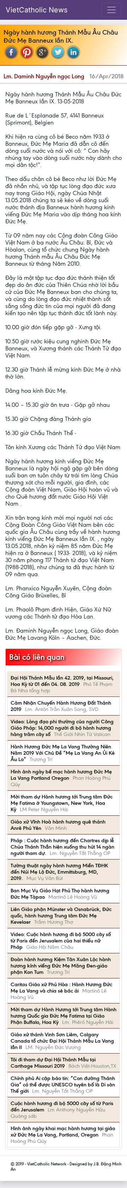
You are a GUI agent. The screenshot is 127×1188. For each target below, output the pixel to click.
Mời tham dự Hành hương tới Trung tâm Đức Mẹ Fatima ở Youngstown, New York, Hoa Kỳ (62, 803)
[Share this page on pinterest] (27, 52)
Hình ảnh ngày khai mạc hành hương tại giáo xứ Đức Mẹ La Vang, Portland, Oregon (63, 1131)
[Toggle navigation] (111, 10)
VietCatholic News (36, 10)
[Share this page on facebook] (11, 52)
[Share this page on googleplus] (42, 52)
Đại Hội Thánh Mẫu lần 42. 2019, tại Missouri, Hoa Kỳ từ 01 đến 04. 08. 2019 (62, 681)
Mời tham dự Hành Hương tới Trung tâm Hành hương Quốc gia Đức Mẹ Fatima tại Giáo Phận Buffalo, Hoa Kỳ (63, 1015)
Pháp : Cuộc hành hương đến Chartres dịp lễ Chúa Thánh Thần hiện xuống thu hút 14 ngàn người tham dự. (62, 846)
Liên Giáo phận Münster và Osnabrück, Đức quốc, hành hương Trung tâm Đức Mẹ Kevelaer (61, 915)
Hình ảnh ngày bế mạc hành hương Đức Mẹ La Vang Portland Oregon (61, 774)
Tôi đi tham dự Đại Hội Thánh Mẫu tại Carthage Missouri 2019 (53, 1062)
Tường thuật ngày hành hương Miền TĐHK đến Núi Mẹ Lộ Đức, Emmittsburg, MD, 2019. (59, 871)
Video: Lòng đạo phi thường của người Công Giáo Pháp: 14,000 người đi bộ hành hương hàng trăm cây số (62, 727)
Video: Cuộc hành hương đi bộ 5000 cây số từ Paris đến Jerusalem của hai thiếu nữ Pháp (61, 940)
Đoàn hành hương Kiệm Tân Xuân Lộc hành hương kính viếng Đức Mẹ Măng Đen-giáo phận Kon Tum (61, 965)
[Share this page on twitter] (58, 52)
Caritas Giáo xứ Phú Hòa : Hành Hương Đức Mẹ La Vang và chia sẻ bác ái (61, 987)
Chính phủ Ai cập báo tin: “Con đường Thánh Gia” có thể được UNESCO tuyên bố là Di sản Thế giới (63, 1084)
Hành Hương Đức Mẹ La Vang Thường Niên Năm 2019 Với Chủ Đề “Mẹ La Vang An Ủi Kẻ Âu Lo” (63, 752)
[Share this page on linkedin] (73, 52)
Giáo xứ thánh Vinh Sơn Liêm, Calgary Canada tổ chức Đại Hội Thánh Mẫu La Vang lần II (62, 1040)
